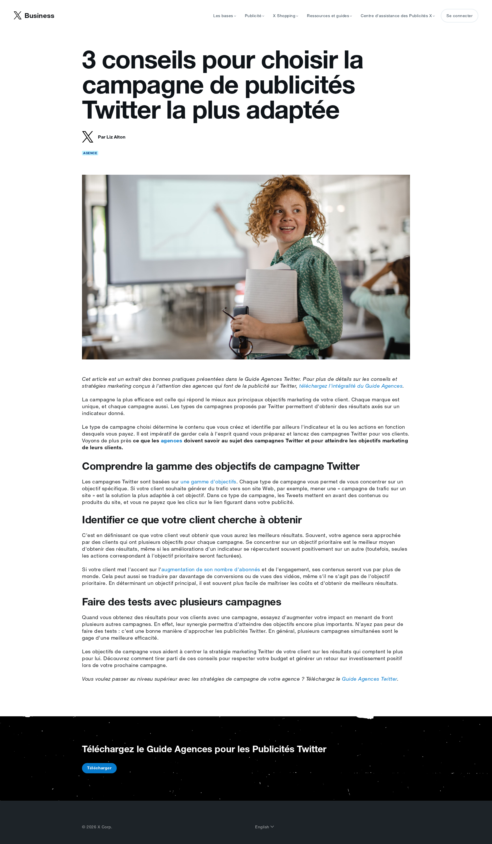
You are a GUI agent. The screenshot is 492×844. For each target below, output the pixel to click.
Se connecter (459, 15)
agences (172, 440)
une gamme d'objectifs (208, 481)
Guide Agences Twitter (369, 679)
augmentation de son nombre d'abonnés (210, 569)
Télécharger (99, 767)
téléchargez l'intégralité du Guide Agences (351, 386)
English (262, 826)
